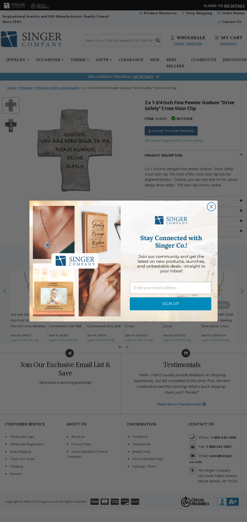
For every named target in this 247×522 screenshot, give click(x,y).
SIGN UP (170, 303)
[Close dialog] (211, 206)
